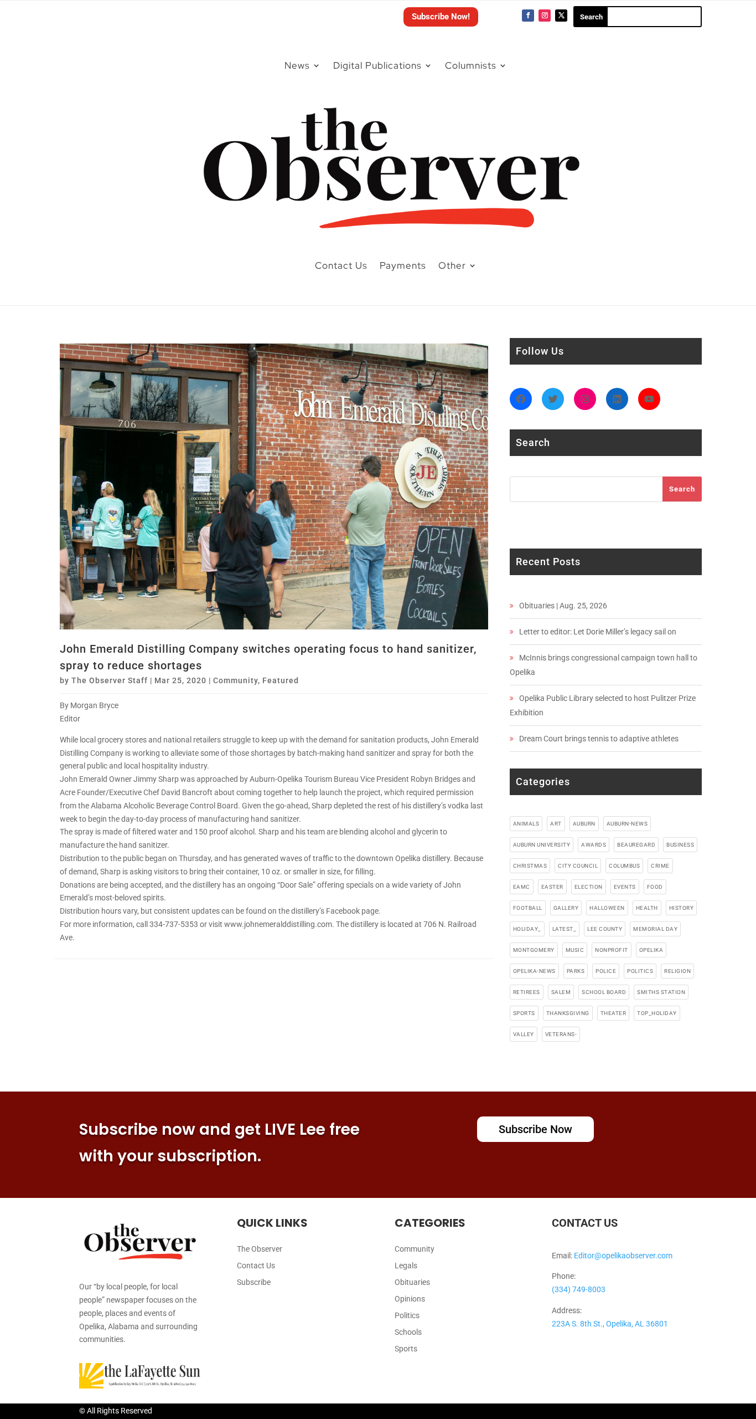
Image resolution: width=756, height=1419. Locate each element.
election (588, 887)
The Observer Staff (109, 680)
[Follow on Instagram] (544, 15)
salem (561, 992)
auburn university (542, 845)
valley (523, 1034)
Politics (407, 1316)
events (625, 887)
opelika (651, 950)
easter (552, 887)
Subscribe (254, 1282)
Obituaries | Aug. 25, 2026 (563, 605)
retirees (526, 992)
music (575, 950)
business (680, 845)
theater (613, 1013)
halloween (607, 908)
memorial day (655, 929)
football (527, 908)
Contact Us (341, 265)
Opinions (410, 1299)
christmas (530, 866)
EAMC (521, 887)
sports (524, 1013)
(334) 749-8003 (578, 1289)
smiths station (661, 992)
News (297, 65)
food (655, 887)
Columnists (470, 65)
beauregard (636, 845)
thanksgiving (567, 1013)
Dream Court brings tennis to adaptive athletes (599, 738)
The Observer (259, 1249)
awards (593, 845)
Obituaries (412, 1282)
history (681, 908)
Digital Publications (377, 65)
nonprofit (611, 950)
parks (576, 971)
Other (452, 265)
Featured (280, 680)
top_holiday (657, 1013)
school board (604, 992)
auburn (584, 824)
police (606, 971)
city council (578, 866)
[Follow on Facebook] (528, 15)
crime (660, 866)
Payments (403, 265)
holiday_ (527, 929)
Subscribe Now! (441, 17)
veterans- (561, 1034)
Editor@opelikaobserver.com (623, 1255)
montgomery (534, 950)
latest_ (564, 929)
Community (235, 680)
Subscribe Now (535, 1129)
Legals (406, 1266)
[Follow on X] (561, 15)
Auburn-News (627, 824)
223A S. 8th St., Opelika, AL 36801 (610, 1323)
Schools (408, 1332)
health (647, 908)
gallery (566, 908)
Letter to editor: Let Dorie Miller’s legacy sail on (597, 631)
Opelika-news (534, 971)
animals (526, 824)
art (556, 824)
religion (677, 971)
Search (682, 489)
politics (640, 971)
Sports (406, 1349)
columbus (624, 866)
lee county (604, 929)
